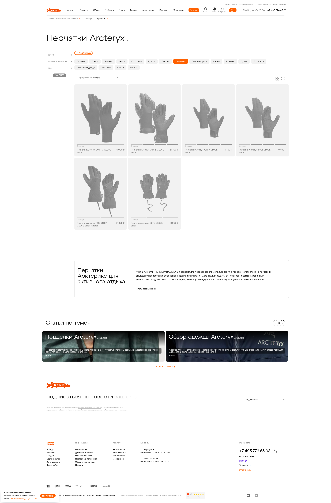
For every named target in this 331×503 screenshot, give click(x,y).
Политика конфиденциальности (132, 495)
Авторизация (119, 452)
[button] (282, 323)
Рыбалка (109, 10)
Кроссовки (136, 61)
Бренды (234, 4)
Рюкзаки (230, 61)
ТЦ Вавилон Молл (149, 459)
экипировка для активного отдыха (89, 495)
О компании (81, 449)
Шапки (120, 67)
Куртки (151, 61)
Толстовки (259, 61)
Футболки (106, 67)
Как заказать (119, 456)
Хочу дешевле (53, 462)
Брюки (95, 61)
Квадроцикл (148, 10)
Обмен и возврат (83, 456)
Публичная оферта (151, 495)
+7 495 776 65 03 (277, 10)
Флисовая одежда (86, 67)
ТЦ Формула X (147, 449)
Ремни (216, 61)
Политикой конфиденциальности (23, 499)
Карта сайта (52, 465)
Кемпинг (163, 10)
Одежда (84, 10)
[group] (103, 346)
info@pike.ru (245, 470)
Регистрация (119, 449)
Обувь (96, 10)
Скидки (194, 10)
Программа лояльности (262, 4)
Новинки (227, 4)
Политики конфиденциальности (92, 410)
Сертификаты (53, 459)
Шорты (133, 67)
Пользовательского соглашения (116, 410)
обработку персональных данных (89, 407)
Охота (122, 10)
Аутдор (133, 10)
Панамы (165, 61)
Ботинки (81, 61)
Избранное (118, 459)
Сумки (244, 61)
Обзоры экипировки (85, 462)
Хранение (178, 10)
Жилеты (108, 61)
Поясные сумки (199, 61)
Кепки (122, 61)
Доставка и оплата (246, 4)
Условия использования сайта (170, 495)
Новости (79, 465)
